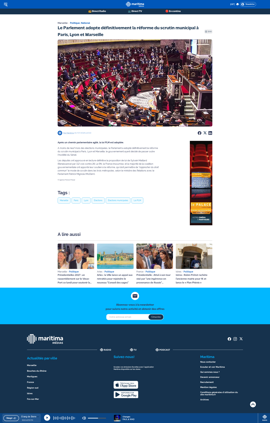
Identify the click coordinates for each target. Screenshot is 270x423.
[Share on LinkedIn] (210, 133)
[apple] (126, 385)
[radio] (105, 350)
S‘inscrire (156, 317)
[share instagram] (235, 339)
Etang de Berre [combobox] (28, 416)
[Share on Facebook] (199, 133)
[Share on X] (205, 133)
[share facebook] (229, 339)
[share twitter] (241, 339)
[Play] (47, 417)
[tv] (133, 350)
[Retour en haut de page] (252, 404)
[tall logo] (135, 4)
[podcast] (163, 350)
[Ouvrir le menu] (20, 4)
